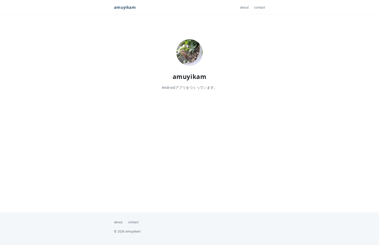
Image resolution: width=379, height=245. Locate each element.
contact (259, 7)
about (244, 7)
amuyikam (125, 7)
